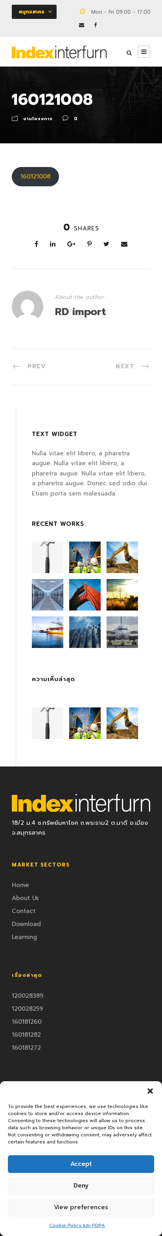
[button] (150, 1091)
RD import (80, 311)
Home (20, 885)
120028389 (27, 995)
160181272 (26, 1047)
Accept (81, 1164)
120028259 (27, 1008)
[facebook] (95, 25)
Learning (24, 937)
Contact (23, 911)
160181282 (26, 1034)
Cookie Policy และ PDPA (77, 1225)
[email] (81, 25)
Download (26, 924)
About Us (25, 898)
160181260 (27, 1021)
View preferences (81, 1207)
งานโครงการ (38, 118)
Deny (81, 1185)
